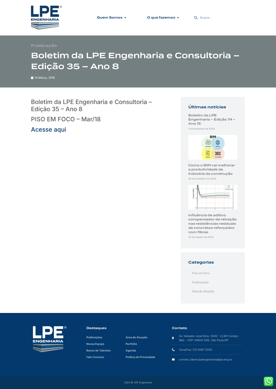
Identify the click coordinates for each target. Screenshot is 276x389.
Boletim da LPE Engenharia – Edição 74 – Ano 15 (211, 119)
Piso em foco (201, 273)
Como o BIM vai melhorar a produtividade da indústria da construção (211, 169)
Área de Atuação (203, 291)
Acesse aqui (48, 129)
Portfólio (131, 343)
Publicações (200, 282)
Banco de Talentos (98, 350)
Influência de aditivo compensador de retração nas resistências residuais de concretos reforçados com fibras (212, 223)
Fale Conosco (95, 357)
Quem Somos (109, 17)
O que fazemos (161, 17)
